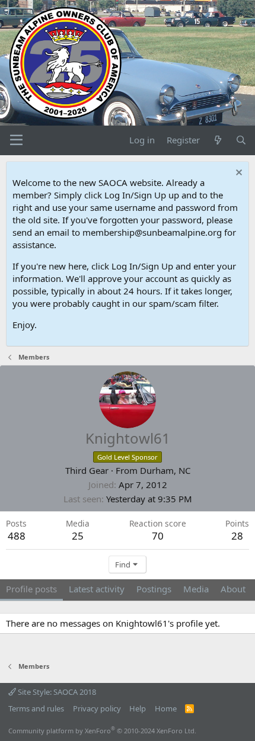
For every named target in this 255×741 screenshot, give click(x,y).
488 (17, 536)
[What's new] (217, 140)
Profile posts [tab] (31, 589)
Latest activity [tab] (97, 589)
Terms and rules (36, 708)
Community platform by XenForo (102, 730)
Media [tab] (196, 589)
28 (237, 536)
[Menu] (16, 140)
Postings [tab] (153, 589)
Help (137, 708)
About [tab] (233, 589)
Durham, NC (165, 470)
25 (78, 536)
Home (166, 708)
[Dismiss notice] (237, 174)
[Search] (241, 140)
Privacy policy (97, 708)
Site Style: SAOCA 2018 (56, 692)
